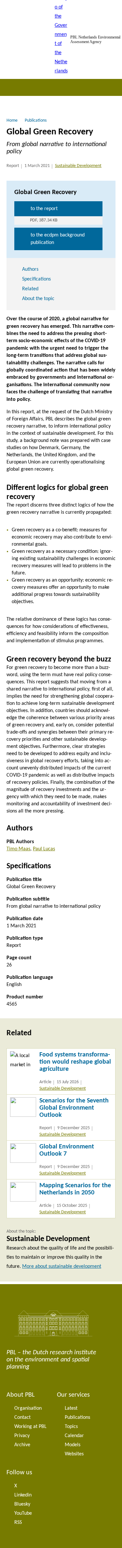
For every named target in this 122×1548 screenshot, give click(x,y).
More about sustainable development (61, 1266)
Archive (22, 1445)
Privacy (22, 1435)
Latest (71, 1408)
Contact (22, 1417)
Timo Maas (18, 849)
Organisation (28, 1408)
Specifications (36, 279)
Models (72, 1445)
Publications (77, 1417)
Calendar (74, 1435)
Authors (30, 269)
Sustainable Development (78, 165)
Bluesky (22, 1504)
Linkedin (23, 1495)
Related (30, 289)
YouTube (23, 1513)
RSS (18, 1522)
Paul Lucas (44, 849)
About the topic (38, 298)
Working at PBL (30, 1426)
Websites (74, 1454)
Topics (71, 1426)
